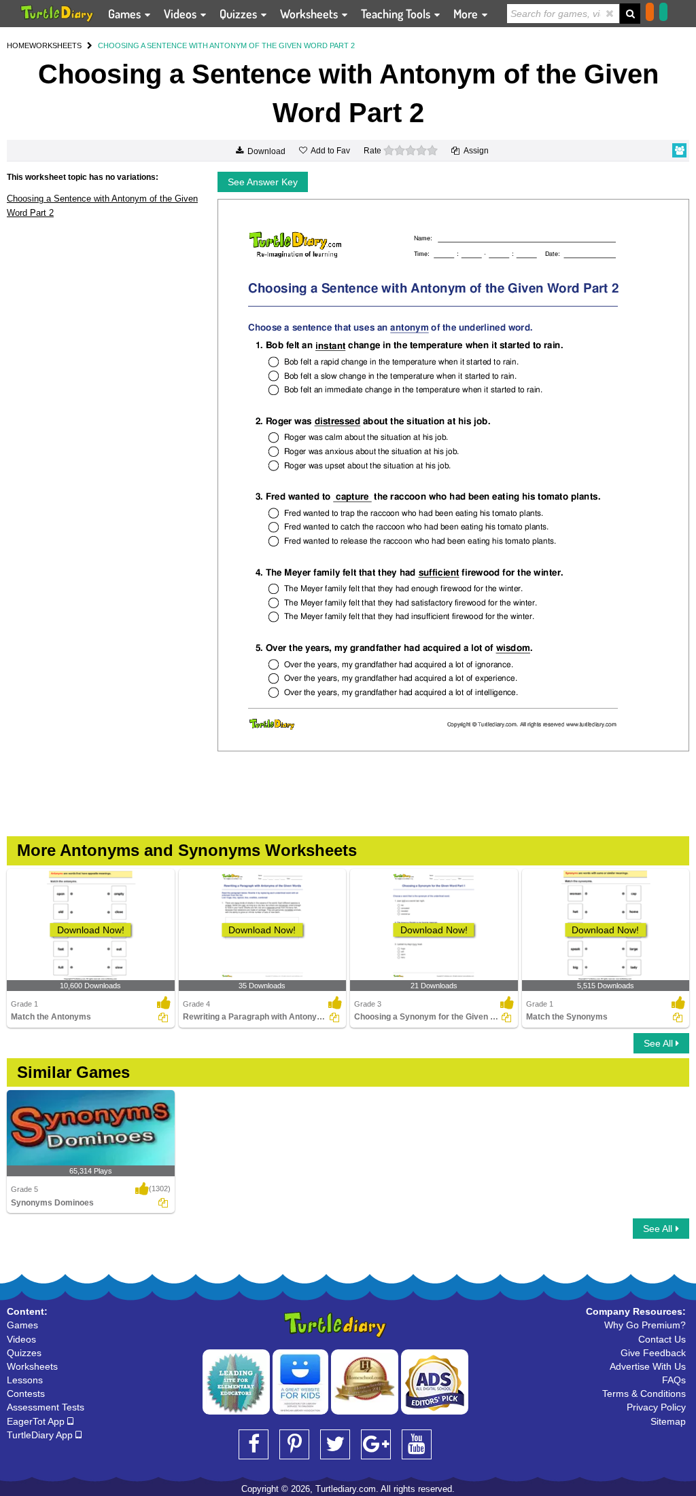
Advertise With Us (648, 1366)
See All (660, 1043)
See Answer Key (263, 181)
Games (125, 13)
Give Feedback (653, 1352)
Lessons (25, 1380)
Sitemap (668, 1421)
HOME (18, 45)
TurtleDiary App (41, 1434)
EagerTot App (37, 1421)
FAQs (674, 1380)
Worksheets (310, 13)
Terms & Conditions (644, 1393)
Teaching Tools (397, 13)
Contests (26, 1393)
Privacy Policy (656, 1407)
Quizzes (240, 13)
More (467, 13)
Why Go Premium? (645, 1325)
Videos (181, 13)
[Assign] (163, 1017)
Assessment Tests (45, 1407)
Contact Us (662, 1339)
